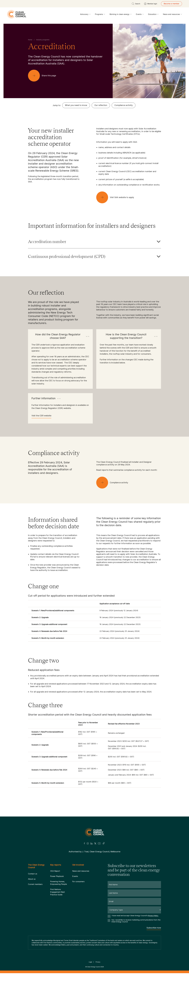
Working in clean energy (119, 14)
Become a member (171, 4)
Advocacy (84, 14)
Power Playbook (57, 811)
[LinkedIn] (91, 789)
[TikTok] (103, 789)
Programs (99, 14)
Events (139, 14)
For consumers (78, 816)
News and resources (171, 14)
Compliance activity (123, 105)
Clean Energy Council (93, 901)
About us (31, 813)
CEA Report (55, 805)
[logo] (16, 14)
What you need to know (76, 105)
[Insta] (88, 789)
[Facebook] (84, 789)
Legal (90, 896)
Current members (35, 819)
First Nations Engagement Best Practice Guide (57, 826)
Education (152, 14)
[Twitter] (95, 789)
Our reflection (100, 105)
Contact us (32, 808)
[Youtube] (99, 789)
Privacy (98, 896)
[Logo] (94, 777)
